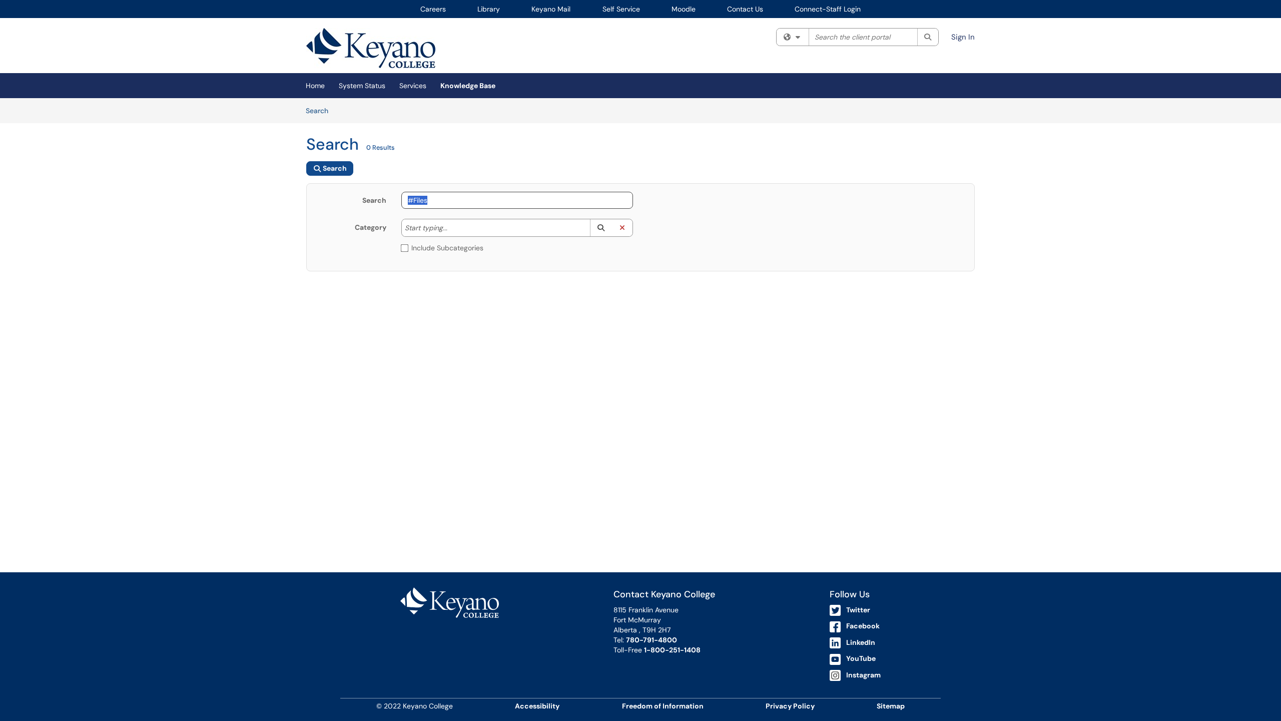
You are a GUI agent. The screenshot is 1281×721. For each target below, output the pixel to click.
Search (320, 110)
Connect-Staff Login (828, 9)
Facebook (863, 625)
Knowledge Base (467, 85)
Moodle (684, 9)
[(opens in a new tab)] (370, 48)
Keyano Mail (550, 9)
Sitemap (891, 705)
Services (412, 85)
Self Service (621, 9)
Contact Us (745, 9)
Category (370, 227)
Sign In (963, 37)
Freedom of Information (663, 705)
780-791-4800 (651, 639)
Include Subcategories (447, 247)
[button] (600, 227)
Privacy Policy (790, 705)
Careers (433, 9)
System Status (362, 85)
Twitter (858, 609)
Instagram (863, 674)
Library (488, 9)
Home (315, 85)
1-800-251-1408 (672, 649)
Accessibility (537, 705)
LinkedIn (860, 642)
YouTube (861, 658)
